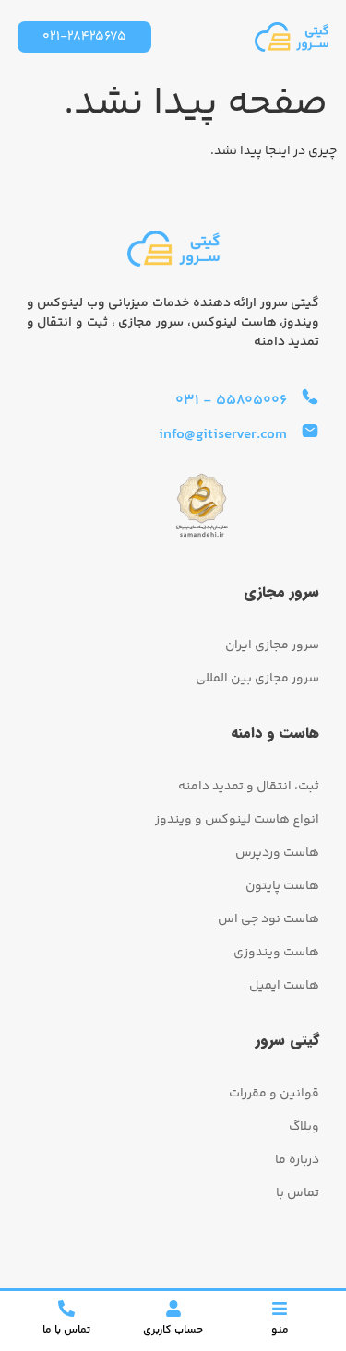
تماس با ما (66, 1330)
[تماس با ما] (66, 1308)
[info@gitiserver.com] (310, 430)
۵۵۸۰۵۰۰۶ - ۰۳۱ (231, 400)
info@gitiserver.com (223, 434)
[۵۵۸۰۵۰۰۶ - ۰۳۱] (310, 396)
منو (280, 1330)
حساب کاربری (173, 1330)
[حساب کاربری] (173, 1308)
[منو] (279, 1308)
